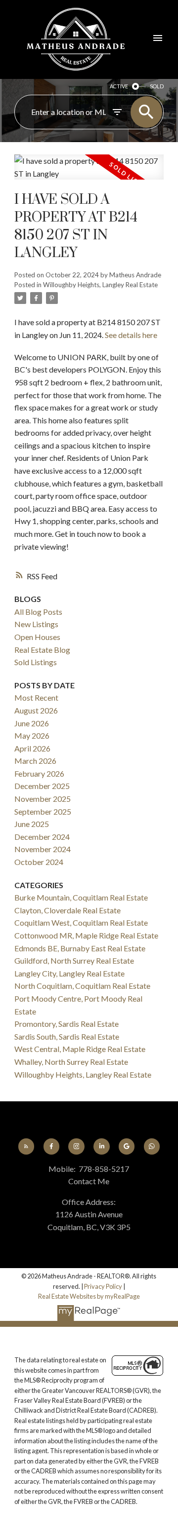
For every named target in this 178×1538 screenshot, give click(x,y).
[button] (26, 1146)
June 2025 (31, 823)
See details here (131, 334)
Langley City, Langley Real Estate (69, 973)
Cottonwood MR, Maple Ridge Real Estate (86, 935)
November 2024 (42, 849)
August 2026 (36, 710)
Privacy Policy (103, 1286)
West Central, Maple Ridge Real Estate (79, 1048)
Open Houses (37, 636)
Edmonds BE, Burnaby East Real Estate (79, 948)
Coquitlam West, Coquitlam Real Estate (81, 922)
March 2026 (35, 760)
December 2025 (42, 785)
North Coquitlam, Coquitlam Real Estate (82, 985)
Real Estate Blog (42, 649)
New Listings (36, 624)
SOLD (157, 86)
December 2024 (42, 836)
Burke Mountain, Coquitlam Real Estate (81, 897)
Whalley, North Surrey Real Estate (71, 1061)
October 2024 (38, 861)
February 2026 (39, 773)
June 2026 (31, 723)
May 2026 (31, 735)
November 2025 (42, 798)
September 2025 (42, 811)
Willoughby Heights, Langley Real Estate (100, 285)
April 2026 (32, 748)
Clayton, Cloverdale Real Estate (67, 910)
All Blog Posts (38, 611)
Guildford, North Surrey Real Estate (74, 960)
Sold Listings (35, 662)
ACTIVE (119, 86)
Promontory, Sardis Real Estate (66, 1023)
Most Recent (36, 697)
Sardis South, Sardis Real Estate (66, 1036)
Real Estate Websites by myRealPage (89, 1296)
